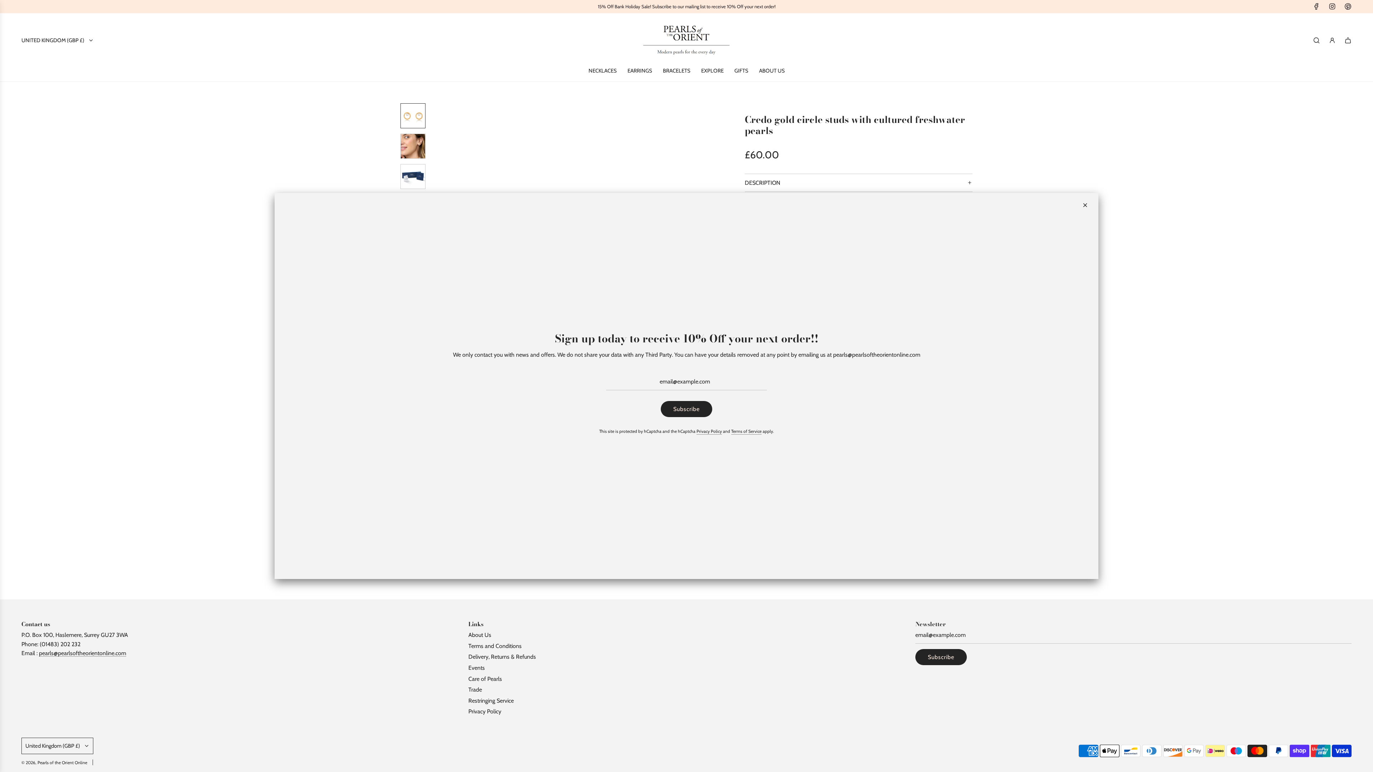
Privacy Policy (709, 431)
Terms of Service (746, 431)
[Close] (1085, 205)
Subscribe (686, 409)
